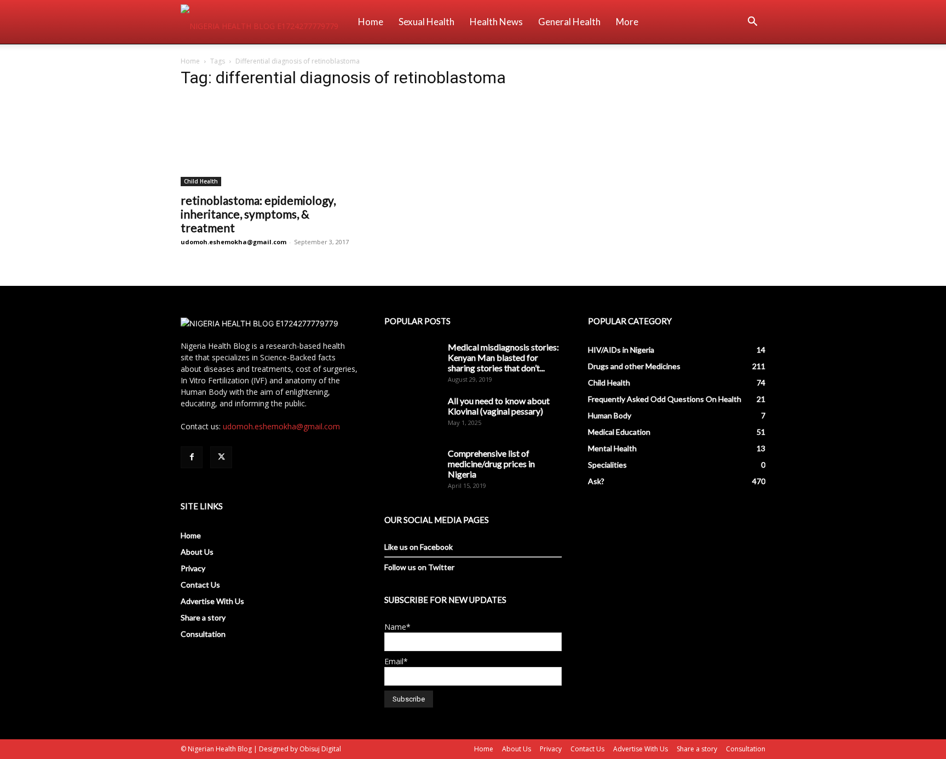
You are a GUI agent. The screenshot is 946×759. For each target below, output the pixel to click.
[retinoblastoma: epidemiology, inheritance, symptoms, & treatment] (269, 142)
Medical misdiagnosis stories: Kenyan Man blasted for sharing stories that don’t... (503, 357)
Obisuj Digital (320, 749)
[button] (752, 23)
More (627, 21)
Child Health (201, 181)
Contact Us (200, 584)
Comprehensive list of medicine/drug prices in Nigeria (491, 463)
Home (370, 21)
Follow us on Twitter (419, 567)
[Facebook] (192, 457)
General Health (569, 21)
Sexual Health (426, 21)
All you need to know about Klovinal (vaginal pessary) (499, 405)
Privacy (193, 568)
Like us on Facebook (418, 546)
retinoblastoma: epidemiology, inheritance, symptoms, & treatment (258, 213)
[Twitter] (221, 457)
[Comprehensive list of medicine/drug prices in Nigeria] (411, 467)
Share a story (203, 617)
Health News (496, 21)
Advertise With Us (212, 601)
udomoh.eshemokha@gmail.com (233, 242)
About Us (197, 551)
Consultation (203, 634)
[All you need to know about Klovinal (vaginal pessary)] (411, 414)
